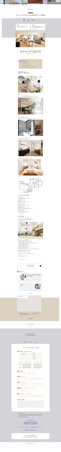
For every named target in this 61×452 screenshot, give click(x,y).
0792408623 (36, 313)
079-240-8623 (30, 435)
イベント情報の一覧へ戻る (30, 324)
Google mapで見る (34, 28)
